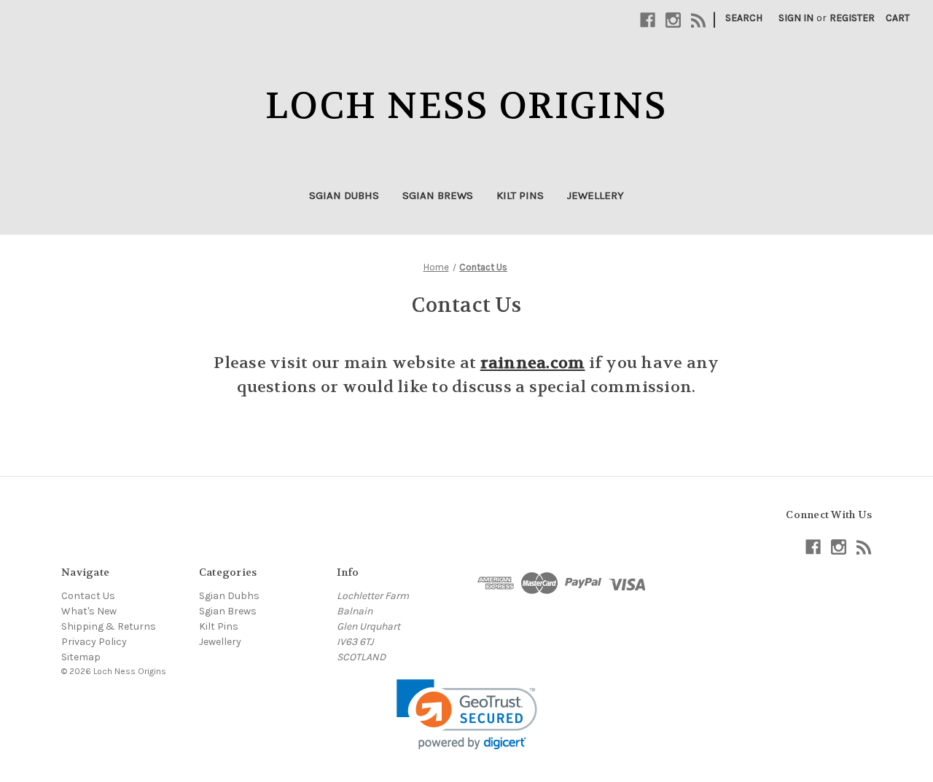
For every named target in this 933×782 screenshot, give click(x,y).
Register (852, 18)
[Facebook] (647, 20)
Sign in (795, 18)
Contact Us (88, 596)
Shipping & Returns (108, 626)
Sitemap (81, 657)
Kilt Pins (520, 195)
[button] (467, 714)
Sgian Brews (437, 195)
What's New (89, 611)
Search (743, 18)
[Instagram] (673, 20)
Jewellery (595, 195)
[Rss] (698, 20)
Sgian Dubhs (344, 195)
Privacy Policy (94, 642)
